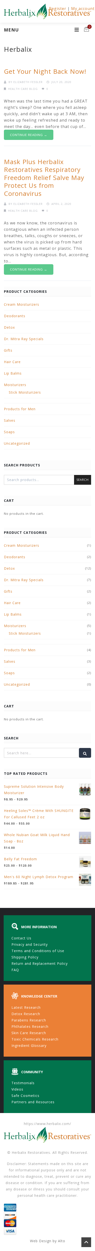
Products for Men (20, 409)
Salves (9, 420)
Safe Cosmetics (25, 1095)
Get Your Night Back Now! (45, 71)
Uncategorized (17, 443)
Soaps (9, 432)
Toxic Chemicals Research (34, 1039)
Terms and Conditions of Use (37, 950)
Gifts (8, 350)
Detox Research (25, 1013)
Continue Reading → (28, 135)
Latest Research (26, 1007)
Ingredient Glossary (29, 1045)
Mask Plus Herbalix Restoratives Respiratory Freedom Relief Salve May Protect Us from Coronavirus (44, 177)
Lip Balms (13, 373)
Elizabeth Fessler (28, 82)
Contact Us (21, 938)
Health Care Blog (23, 89)
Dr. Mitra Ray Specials (24, 338)
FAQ (15, 969)
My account (83, 8)
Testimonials (23, 1083)
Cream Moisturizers (21, 304)
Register (57, 8)
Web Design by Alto (47, 1241)
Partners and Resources (33, 1102)
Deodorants (14, 316)
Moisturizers (15, 384)
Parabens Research (28, 1020)
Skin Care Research (28, 1032)
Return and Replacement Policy (39, 963)
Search (82, 480)
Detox (9, 327)
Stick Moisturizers (25, 392)
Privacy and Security (29, 944)
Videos (17, 1089)
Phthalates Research (29, 1026)
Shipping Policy (24, 957)
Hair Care (12, 361)
